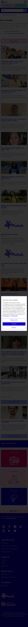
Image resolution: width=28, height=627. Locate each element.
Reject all (14, 327)
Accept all (14, 323)
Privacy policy (6, 316)
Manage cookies (14, 320)
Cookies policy (14, 316)
